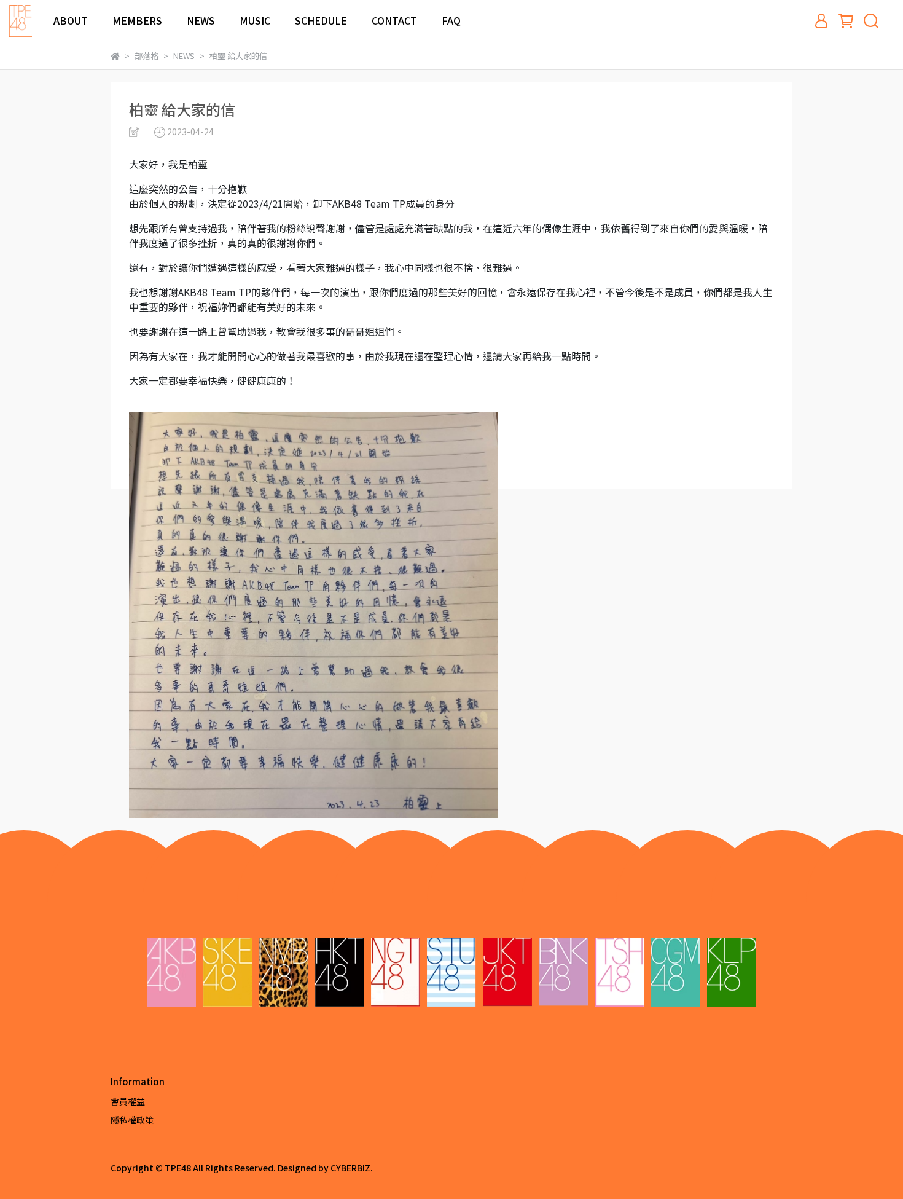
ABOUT (70, 20)
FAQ (451, 20)
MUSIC (255, 20)
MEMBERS (137, 20)
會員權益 (128, 1101)
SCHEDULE (321, 20)
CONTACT (394, 20)
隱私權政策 (132, 1120)
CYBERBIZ (350, 1168)
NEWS (201, 20)
